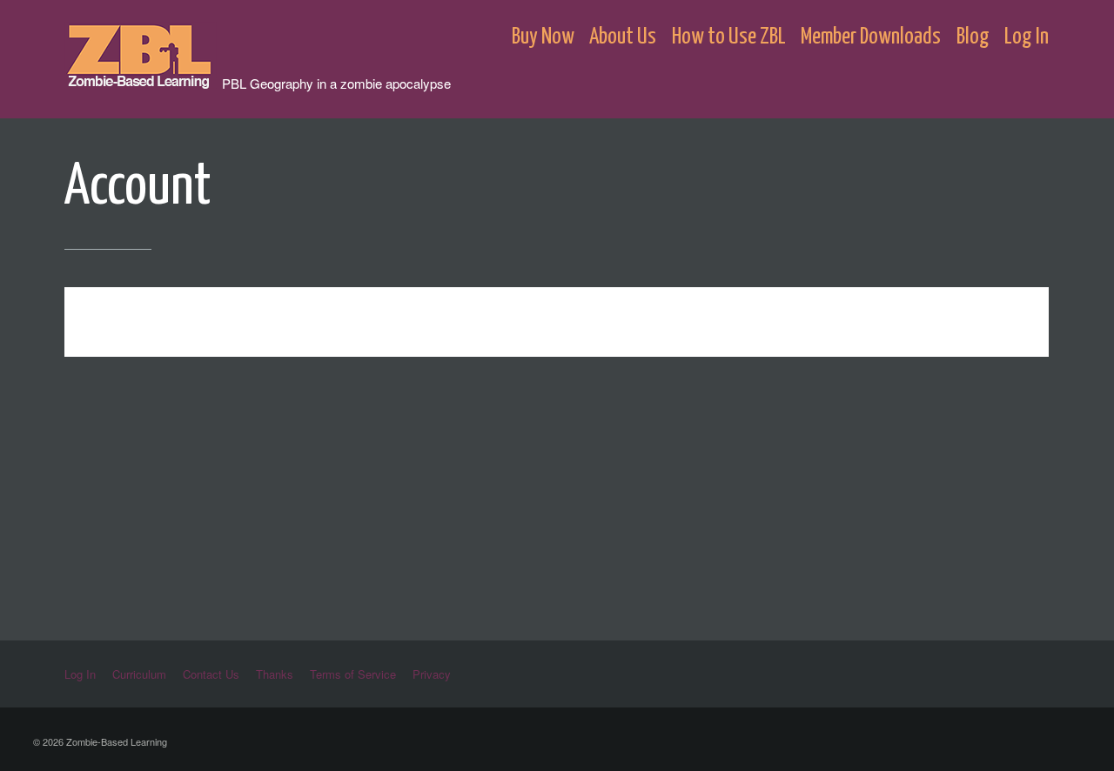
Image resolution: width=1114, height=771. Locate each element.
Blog (973, 37)
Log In (1026, 37)
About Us (622, 37)
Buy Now (543, 37)
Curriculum (139, 674)
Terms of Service (353, 674)
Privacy (432, 674)
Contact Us (211, 674)
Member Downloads (871, 37)
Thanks (274, 674)
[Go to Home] (143, 80)
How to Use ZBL (729, 37)
